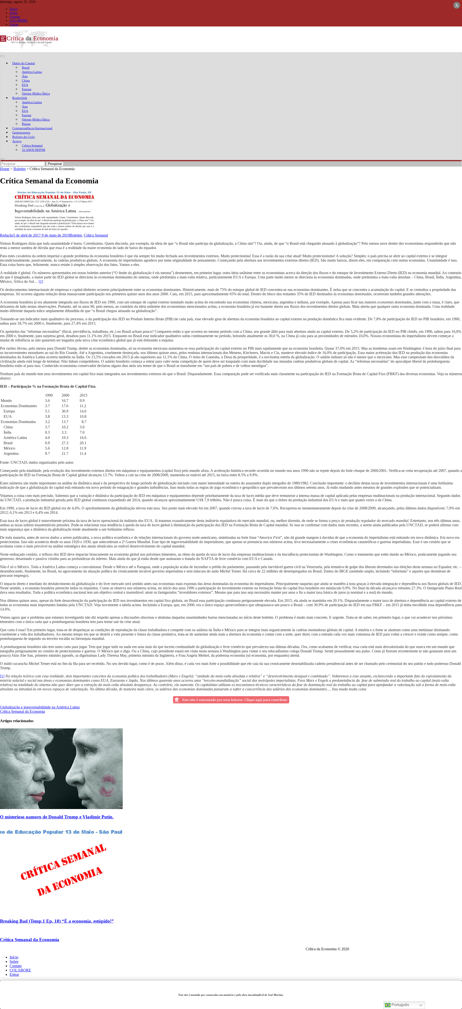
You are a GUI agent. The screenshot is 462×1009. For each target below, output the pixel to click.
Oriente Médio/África (36, 93)
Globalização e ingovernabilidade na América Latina (40, 707)
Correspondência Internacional (32, 128)
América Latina (32, 72)
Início (14, 9)
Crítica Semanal (32, 145)
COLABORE (19, 20)
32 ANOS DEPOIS (33, 150)
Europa (26, 89)
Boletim (19, 169)
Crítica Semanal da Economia (22, 711)
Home (4, 169)
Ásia (25, 76)
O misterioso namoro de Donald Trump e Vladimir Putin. (57, 816)
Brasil (26, 67)
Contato (15, 17)
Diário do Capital (23, 63)
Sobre (14, 13)
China (26, 80)
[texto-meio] (231, 703)
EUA (25, 85)
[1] (41, 281)
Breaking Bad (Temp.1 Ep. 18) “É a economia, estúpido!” (57, 921)
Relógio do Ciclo (23, 137)
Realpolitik (19, 98)
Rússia (26, 124)
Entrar (14, 24)
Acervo (17, 141)
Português (400, 1005)
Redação (6, 235)
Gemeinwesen (21, 132)
